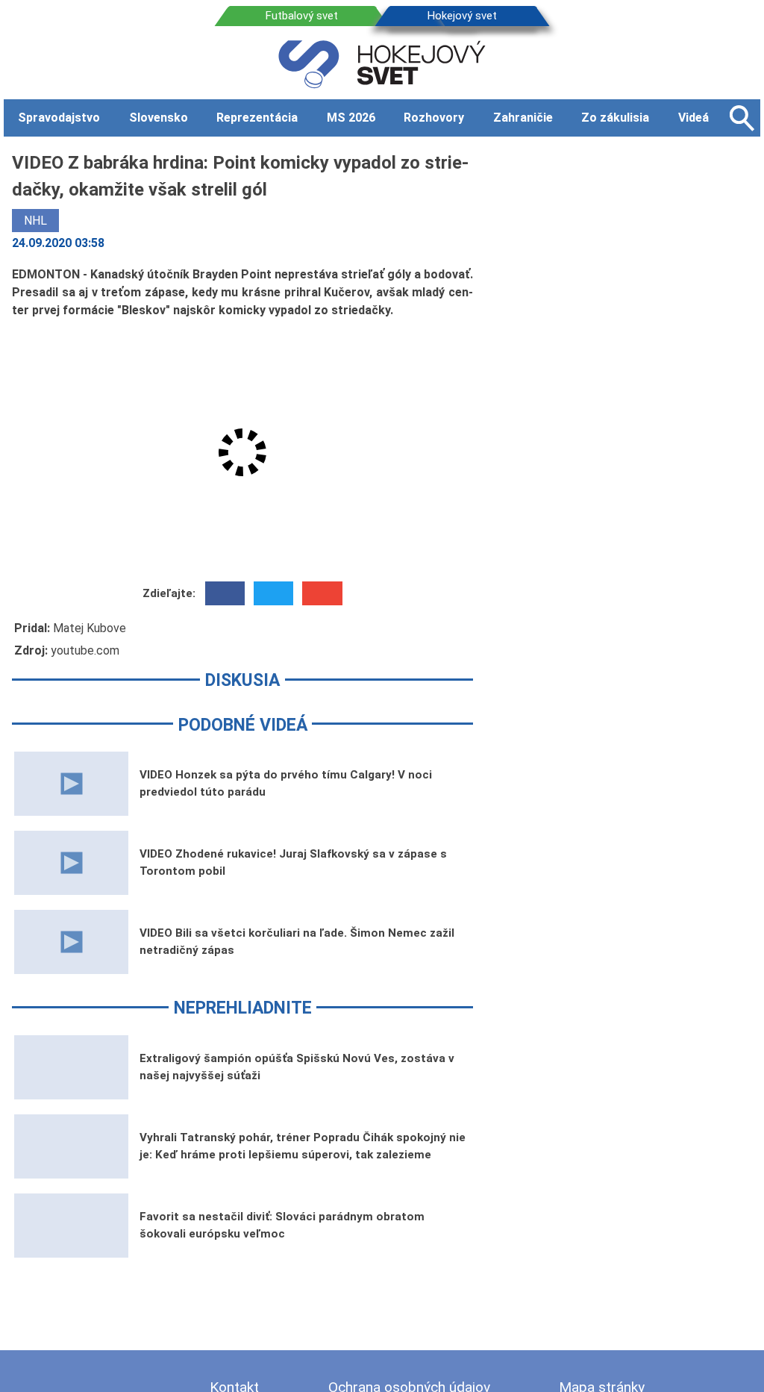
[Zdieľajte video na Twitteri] (273, 593)
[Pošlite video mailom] (322, 593)
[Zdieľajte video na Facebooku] (225, 593)
